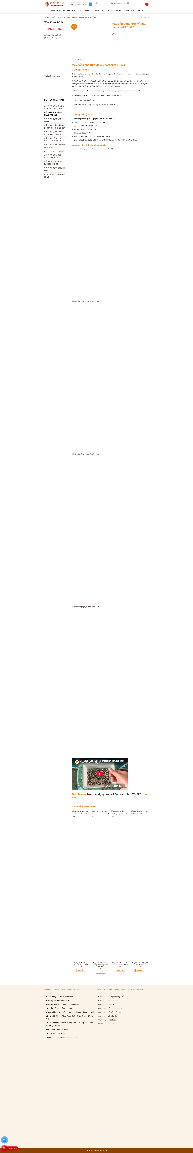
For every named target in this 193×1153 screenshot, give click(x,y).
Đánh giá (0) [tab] (82, 59)
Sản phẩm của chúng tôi (91, 11)
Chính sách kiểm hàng (107, 1020)
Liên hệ (140, 11)
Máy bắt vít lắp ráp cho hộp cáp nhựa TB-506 (120, 964)
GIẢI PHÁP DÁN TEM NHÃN (54, 151)
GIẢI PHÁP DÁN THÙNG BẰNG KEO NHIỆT (53, 163)
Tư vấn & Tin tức (114, 11)
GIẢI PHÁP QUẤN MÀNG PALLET (53, 120)
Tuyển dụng (129, 11)
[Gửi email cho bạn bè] (121, 37)
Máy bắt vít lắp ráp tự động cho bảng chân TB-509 (100, 964)
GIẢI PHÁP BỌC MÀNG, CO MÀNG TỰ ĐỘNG (77, 17)
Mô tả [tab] (74, 59)
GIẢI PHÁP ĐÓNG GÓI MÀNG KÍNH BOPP (52, 156)
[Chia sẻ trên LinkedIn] (128, 37)
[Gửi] (90, 4)
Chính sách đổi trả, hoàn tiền (109, 1012)
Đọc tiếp (81, 970)
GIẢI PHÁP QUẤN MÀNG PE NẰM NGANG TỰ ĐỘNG (54, 133)
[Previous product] (146, 17)
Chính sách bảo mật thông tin (110, 1001)
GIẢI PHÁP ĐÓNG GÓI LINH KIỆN (54, 169)
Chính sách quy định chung (109, 997)
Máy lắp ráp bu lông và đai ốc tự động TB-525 (81, 964)
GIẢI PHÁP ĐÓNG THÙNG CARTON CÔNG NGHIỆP (54, 107)
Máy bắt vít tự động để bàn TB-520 (140, 964)
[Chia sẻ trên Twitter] (117, 37)
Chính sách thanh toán (107, 1024)
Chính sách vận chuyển (107, 1016)
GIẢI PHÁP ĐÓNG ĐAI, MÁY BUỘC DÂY (54, 146)
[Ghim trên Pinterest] (124, 37)
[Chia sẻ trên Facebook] (113, 37)
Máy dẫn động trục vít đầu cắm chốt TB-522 (114, 794)
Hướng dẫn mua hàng (107, 1004)
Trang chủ (55, 11)
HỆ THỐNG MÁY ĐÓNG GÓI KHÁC (54, 176)
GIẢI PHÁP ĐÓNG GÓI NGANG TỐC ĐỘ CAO (52, 140)
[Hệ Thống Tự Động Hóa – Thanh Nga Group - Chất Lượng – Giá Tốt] (55, 4)
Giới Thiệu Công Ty (70, 11)
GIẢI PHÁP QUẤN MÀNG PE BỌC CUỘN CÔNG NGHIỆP (54, 127)
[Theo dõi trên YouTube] (147, 4)
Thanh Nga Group (101, 1150)
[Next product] (142, 17)
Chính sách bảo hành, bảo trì (110, 1008)
